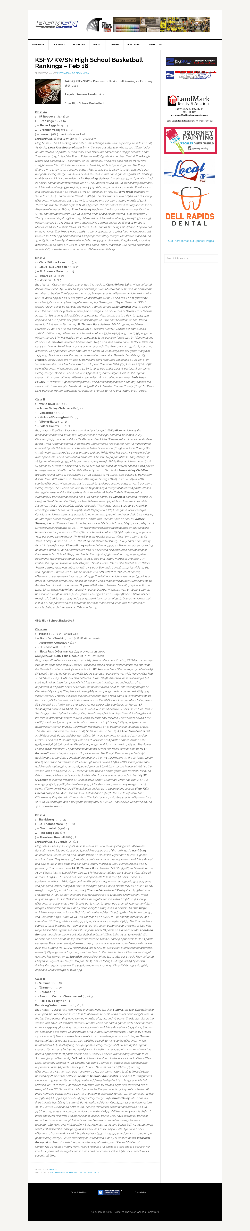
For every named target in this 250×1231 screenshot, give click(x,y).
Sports (52, 1169)
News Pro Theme (123, 1212)
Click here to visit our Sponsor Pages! (191, 240)
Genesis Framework (148, 1212)
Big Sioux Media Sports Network (57, 24)
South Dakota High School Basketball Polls (74, 1172)
